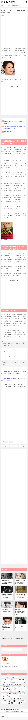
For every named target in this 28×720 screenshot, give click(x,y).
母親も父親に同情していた (10, 131)
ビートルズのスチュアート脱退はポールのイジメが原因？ (7, 596)
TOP (8, 709)
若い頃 (12, 701)
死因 (20, 693)
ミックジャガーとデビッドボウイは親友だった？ (20, 626)
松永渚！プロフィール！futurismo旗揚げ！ (7, 610)
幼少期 (13, 691)
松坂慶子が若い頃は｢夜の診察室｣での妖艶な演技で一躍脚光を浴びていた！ (21, 638)
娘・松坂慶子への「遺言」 (14, 215)
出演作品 (18, 684)
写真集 (4, 684)
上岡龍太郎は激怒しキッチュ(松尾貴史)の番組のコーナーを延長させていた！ (20, 596)
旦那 (9, 694)
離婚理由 (10, 703)
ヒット (14, 679)
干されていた (5, 691)
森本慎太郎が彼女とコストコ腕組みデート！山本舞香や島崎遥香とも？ (7, 627)
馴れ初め (19, 703)
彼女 (24, 691)
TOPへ (21, 719)
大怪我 (13, 686)
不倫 (4, 682)
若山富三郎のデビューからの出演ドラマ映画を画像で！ (7, 582)
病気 (14, 698)
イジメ (4, 677)
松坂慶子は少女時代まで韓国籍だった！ (8, 638)
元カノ (13, 682)
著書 (19, 700)
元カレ (19, 682)
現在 (8, 696)
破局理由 (4, 700)
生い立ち (6, 698)
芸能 (3, 15)
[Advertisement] (14, 31)
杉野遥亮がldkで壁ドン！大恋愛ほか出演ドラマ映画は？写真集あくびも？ (20, 612)
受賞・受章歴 (6, 686)
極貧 (15, 693)
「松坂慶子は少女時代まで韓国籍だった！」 (12, 79)
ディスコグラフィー (13, 677)
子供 (8, 689)
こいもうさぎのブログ (9, 2)
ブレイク (21, 680)
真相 (19, 698)
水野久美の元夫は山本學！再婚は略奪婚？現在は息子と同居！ (20, 582)
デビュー (6, 680)
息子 (4, 694)
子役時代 (15, 689)
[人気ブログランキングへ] (5, 660)
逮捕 (23, 700)
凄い (6, 441)
